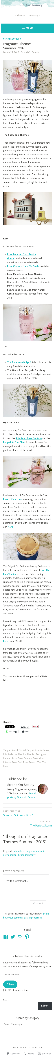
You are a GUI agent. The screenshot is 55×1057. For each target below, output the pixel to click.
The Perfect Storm (41, 823)
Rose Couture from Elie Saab (23, 266)
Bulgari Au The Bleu (14, 442)
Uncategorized (12, 38)
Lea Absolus (20, 754)
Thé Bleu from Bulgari (19, 362)
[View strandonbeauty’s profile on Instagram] (21, 936)
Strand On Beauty (30, 52)
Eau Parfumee (42, 750)
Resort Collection (12, 499)
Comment (38, 903)
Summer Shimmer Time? (18, 813)
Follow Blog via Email (27, 956)
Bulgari (30, 750)
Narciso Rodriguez (36, 754)
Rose (14, 758)
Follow (10, 984)
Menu (29, 28)
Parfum (7, 758)
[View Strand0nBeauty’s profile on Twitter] (13, 936)
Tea (39, 762)
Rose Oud (17, 762)
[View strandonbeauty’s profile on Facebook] (6, 936)
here (10, 526)
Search (6, 1000)
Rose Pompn (29, 762)
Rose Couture (25, 758)
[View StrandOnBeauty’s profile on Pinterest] (28, 936)
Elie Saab (8, 754)
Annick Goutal (19, 750)
